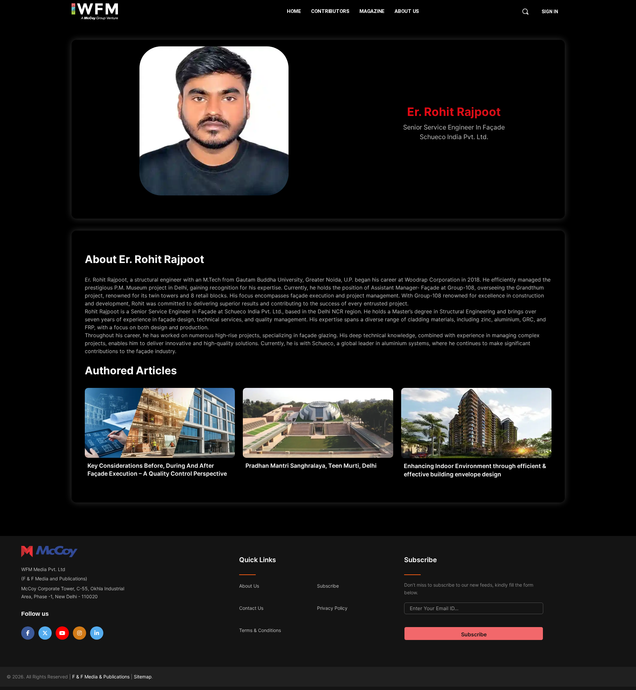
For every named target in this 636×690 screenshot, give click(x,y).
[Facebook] (27, 633)
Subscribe (328, 586)
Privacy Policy (332, 608)
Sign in (550, 11)
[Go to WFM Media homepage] (95, 11)
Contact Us (251, 608)
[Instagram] (79, 633)
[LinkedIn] (96, 633)
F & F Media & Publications (101, 676)
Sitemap (143, 676)
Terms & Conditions (260, 630)
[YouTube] (62, 633)
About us (249, 586)
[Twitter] (45, 633)
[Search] (525, 12)
